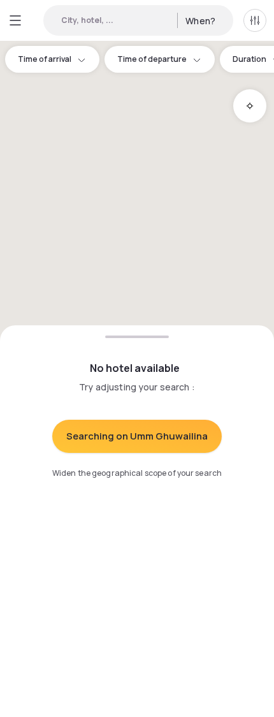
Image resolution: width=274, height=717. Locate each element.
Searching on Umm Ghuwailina (137, 436)
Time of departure (152, 59)
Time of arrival (44, 59)
